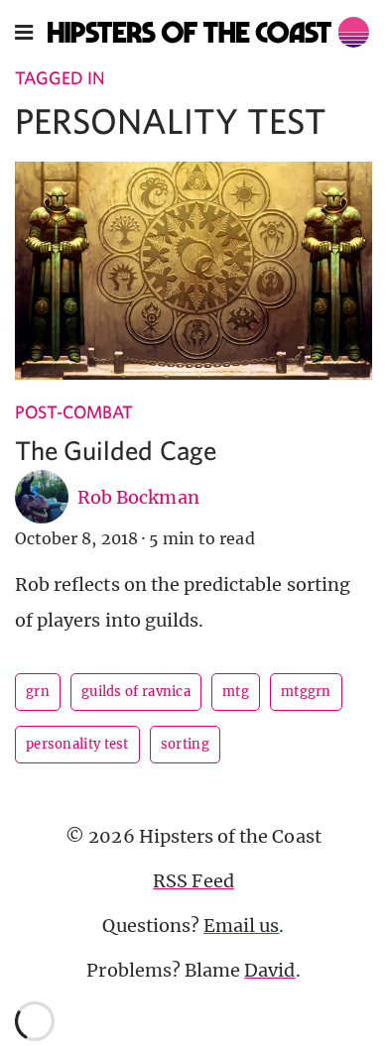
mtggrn (306, 691)
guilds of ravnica (136, 691)
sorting (185, 744)
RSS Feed (193, 881)
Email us (241, 925)
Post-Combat (74, 412)
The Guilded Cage (115, 449)
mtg (235, 691)
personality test (77, 744)
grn (38, 691)
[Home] (208, 32)
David (269, 970)
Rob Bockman (138, 497)
